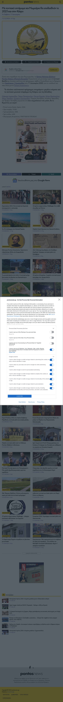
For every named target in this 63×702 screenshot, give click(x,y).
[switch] (52, 332)
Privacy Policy (40, 402)
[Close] (59, 300)
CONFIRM (20, 396)
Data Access (31, 402)
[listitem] (31, 328)
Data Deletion (22, 402)
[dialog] (31, 351)
